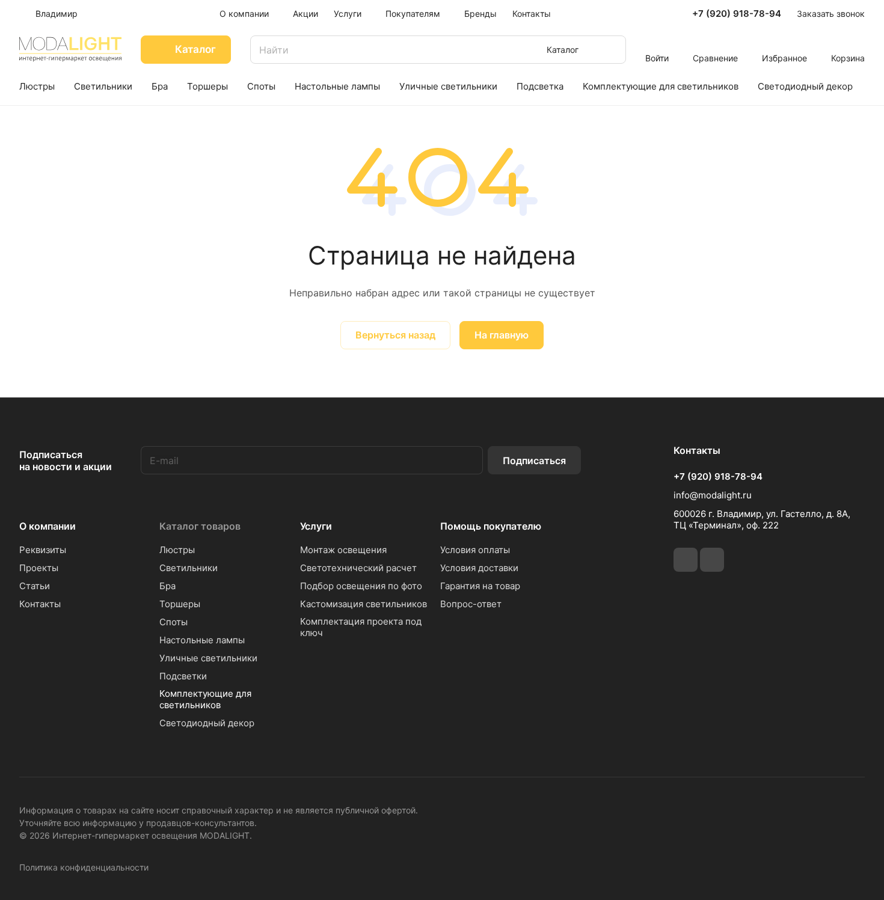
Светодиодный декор (206, 723)
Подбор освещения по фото (361, 586)
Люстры (177, 550)
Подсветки (183, 676)
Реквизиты (42, 550)
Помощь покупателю (490, 526)
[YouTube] (712, 560)
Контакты (40, 604)
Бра (167, 586)
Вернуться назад (395, 335)
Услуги (316, 526)
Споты (173, 622)
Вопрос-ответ (471, 604)
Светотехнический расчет (358, 568)
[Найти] (611, 49)
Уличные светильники (208, 658)
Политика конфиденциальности (84, 867)
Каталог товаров (200, 526)
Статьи (34, 586)
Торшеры (179, 604)
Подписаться (534, 461)
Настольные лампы (202, 640)
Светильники (188, 568)
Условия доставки (479, 568)
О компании (47, 526)
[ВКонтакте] (686, 560)
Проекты (38, 568)
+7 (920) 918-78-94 (736, 13)
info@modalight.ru (713, 495)
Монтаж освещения (343, 550)
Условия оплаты (475, 550)
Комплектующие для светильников (205, 699)
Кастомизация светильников (363, 604)
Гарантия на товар (480, 586)
